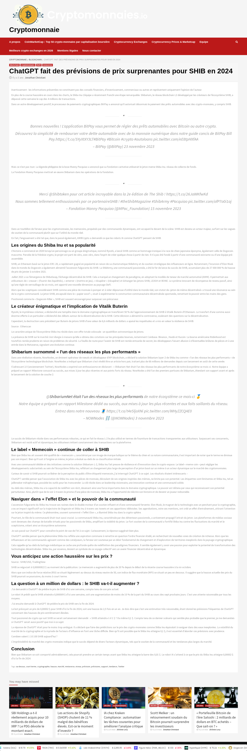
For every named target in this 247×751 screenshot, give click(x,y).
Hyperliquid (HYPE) (184, 747)
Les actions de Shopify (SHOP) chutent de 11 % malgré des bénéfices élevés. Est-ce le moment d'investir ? (75, 722)
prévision (86, 666)
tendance (113, 666)
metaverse (47, 65)
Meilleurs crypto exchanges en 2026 (31, 50)
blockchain (14, 65)
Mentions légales (67, 50)
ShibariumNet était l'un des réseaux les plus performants (96, 396)
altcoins (14, 706)
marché (61, 666)
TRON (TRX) (35, 747)
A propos (14, 41)
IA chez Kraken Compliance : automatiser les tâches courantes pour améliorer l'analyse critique (123, 719)
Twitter (121, 666)
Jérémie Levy (122, 730)
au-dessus (20, 666)
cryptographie (43, 666)
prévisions (95, 666)
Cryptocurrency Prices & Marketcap (173, 41)
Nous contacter (91, 50)
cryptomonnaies (28, 65)
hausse (54, 666)
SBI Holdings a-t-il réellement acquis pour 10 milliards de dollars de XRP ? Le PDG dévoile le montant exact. (29, 722)
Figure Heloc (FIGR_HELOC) (136, 747)
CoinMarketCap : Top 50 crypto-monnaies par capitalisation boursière (67, 41)
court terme (31, 666)
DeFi (39, 65)
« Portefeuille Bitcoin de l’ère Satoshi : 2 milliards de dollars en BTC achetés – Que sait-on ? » (216, 719)
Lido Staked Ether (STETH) (84, 747)
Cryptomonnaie (34, 29)
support (104, 666)
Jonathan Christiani (35, 77)
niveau (78, 666)
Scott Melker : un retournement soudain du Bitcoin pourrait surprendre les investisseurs (169, 719)
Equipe (204, 41)
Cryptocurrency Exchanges (130, 41)
